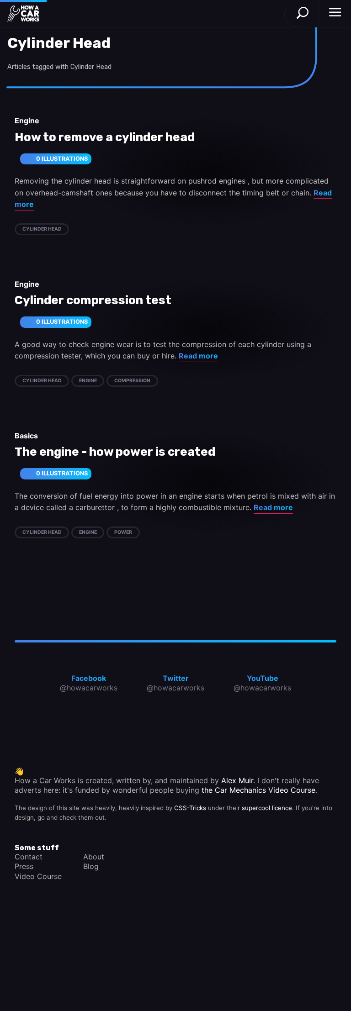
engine (88, 381)
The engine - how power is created (115, 452)
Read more (198, 355)
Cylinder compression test (93, 300)
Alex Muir (237, 780)
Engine (27, 120)
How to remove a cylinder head (105, 137)
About (93, 856)
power (123, 532)
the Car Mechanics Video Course (258, 790)
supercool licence (267, 807)
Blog (91, 866)
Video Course (38, 876)
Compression (132, 381)
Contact (29, 856)
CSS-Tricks (190, 807)
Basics (26, 435)
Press (24, 866)
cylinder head (42, 229)
